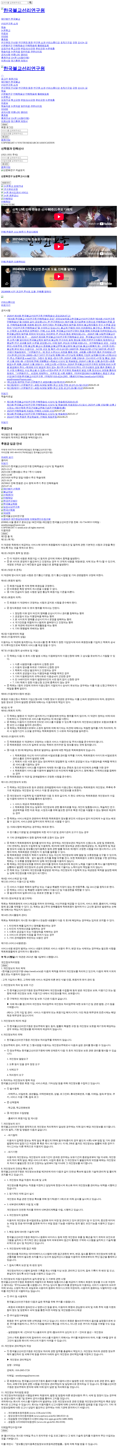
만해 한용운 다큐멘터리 (13, 261)
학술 (3, 27)
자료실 (4, 33)
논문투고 (5, 30)
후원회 (4, 39)
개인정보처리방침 (20, 519)
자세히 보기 (7, 457)
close (4, 124)
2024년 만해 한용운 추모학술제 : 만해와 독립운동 (32, 417)
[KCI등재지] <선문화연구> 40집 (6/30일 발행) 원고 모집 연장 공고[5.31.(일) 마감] (47, 385)
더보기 (4, 422)
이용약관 (5, 519)
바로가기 (6, 183)
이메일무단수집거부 (40, 519)
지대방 (4, 36)
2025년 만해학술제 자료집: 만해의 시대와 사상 (30, 411)
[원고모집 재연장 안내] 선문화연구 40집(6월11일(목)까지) (36, 382)
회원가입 (13, 79)
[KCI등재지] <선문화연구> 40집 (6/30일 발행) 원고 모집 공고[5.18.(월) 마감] (45, 388)
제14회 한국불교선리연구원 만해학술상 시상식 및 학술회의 (37, 414)
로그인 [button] (4, 79)
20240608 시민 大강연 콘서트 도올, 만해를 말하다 (26, 291)
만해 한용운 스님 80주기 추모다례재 (19, 232)
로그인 (5, 137)
